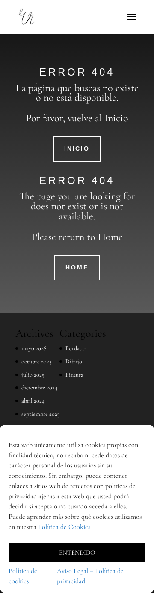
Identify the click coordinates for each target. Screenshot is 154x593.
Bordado (75, 348)
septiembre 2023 (40, 414)
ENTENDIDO (77, 552)
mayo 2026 (34, 348)
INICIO (77, 148)
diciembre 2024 (39, 387)
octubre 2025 (36, 361)
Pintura (74, 374)
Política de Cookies (64, 527)
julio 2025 (32, 374)
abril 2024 (32, 400)
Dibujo (73, 361)
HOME (76, 267)
